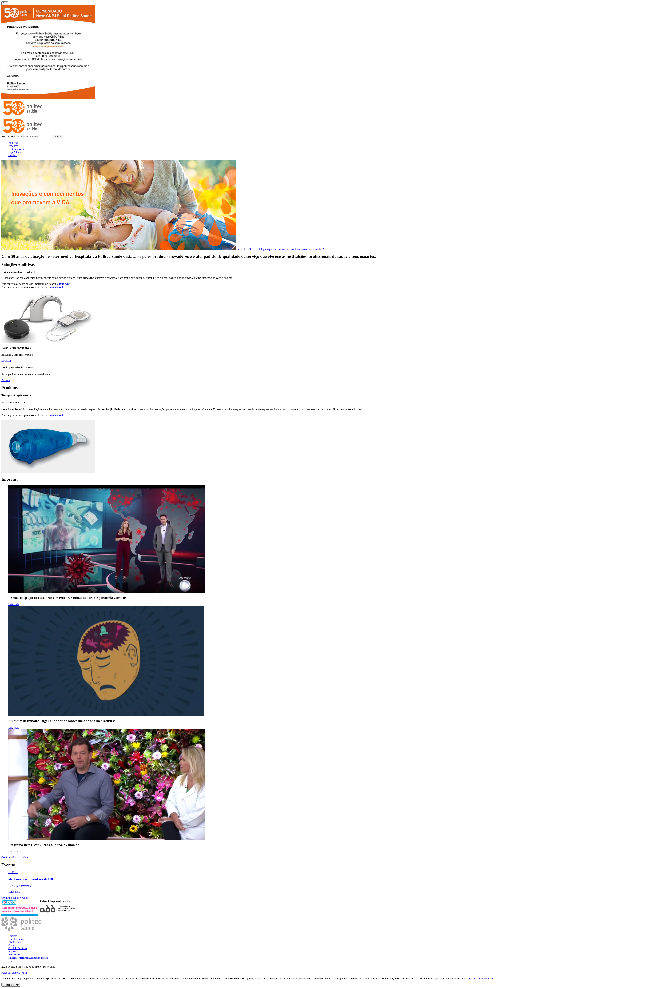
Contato (12, 155)
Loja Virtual (15, 152)
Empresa (13, 142)
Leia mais (13, 604)
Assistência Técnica (28, 958)
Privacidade (14, 954)
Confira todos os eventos (15, 897)
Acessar (5, 380)
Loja (10, 961)
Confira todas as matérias (15, 857)
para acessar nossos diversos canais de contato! (280, 249)
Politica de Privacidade (481, 978)
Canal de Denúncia (17, 948)
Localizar (6, 360)
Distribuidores (16, 149)
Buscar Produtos (10, 136)
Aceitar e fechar (11, 984)
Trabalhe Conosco (17, 939)
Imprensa (12, 951)
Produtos (13, 145)
